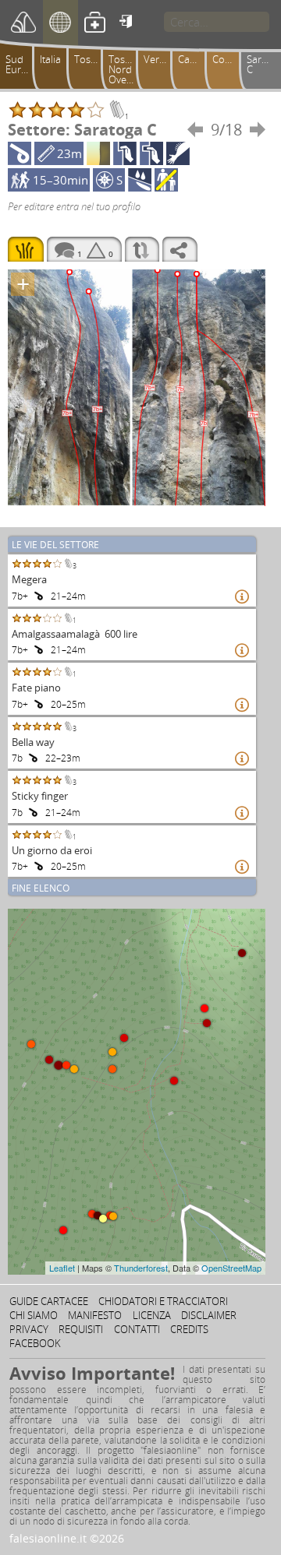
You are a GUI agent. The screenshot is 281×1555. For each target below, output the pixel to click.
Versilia (160, 59)
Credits (189, 1329)
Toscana (90, 59)
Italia (50, 59)
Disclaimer (209, 1315)
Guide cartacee (48, 1301)
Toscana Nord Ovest (124, 69)
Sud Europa (21, 64)
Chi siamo (33, 1315)
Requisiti (81, 1329)
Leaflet (62, 1267)
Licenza (152, 1315)
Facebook (35, 1343)
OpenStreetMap (231, 1267)
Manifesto (95, 1315)
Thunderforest (141, 1267)
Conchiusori (228, 59)
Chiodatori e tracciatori (163, 1301)
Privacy (28, 1329)
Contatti (137, 1329)
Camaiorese (194, 59)
